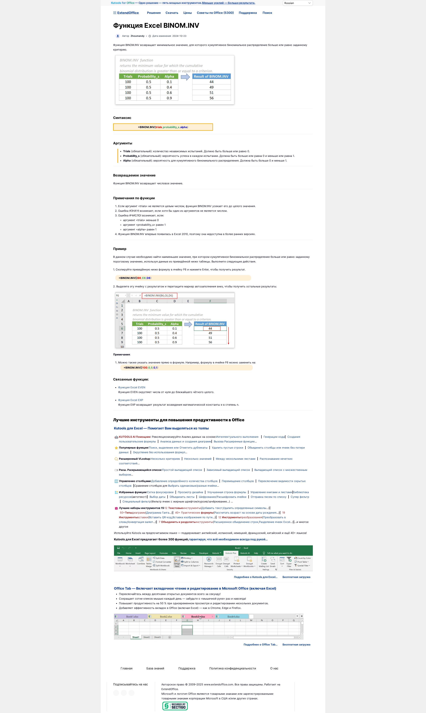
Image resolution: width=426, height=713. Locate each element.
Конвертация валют (140, 522)
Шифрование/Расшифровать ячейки (222, 496)
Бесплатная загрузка (296, 577)
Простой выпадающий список (182, 470)
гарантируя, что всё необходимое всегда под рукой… (228, 539)
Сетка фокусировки (160, 492)
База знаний (155, 668)
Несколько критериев (165, 458)
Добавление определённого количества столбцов (184, 481)
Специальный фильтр (136, 501)
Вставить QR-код (160, 517)
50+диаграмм (132, 512)
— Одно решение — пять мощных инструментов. (183, 2)
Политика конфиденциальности (232, 668)
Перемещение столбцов (238, 481)
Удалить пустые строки (227, 447)
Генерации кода (274, 436)
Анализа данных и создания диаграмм (185, 441)
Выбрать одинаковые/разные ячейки (192, 485)
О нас (274, 668)
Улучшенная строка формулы (226, 492)
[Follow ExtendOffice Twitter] (124, 693)
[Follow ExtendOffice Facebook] (116, 693)
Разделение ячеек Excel (274, 522)
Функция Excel (131, 387)
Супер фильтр (300, 496)
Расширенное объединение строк (236, 522)
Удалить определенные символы (244, 508)
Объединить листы (182, 496)
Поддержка (248, 12)
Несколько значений (198, 458)
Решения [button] (154, 12)
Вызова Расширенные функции (234, 441)
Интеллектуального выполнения (237, 436)
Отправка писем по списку (268, 496)
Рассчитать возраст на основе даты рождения (245, 512)
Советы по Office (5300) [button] (215, 12)
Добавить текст (212, 508)
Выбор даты (157, 496)
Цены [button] (187, 12)
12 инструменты (183, 508)
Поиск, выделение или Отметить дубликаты (178, 447)
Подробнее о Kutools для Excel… (256, 577)
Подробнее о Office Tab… (261, 644)
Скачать (172, 12)
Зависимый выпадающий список (228, 470)
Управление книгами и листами (271, 492)
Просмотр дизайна (190, 492)
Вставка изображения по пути (192, 517)
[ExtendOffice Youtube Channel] (131, 693)
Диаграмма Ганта (157, 512)
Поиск (267, 12)
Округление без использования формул (159, 452)
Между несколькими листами (235, 458)
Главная (126, 668)
